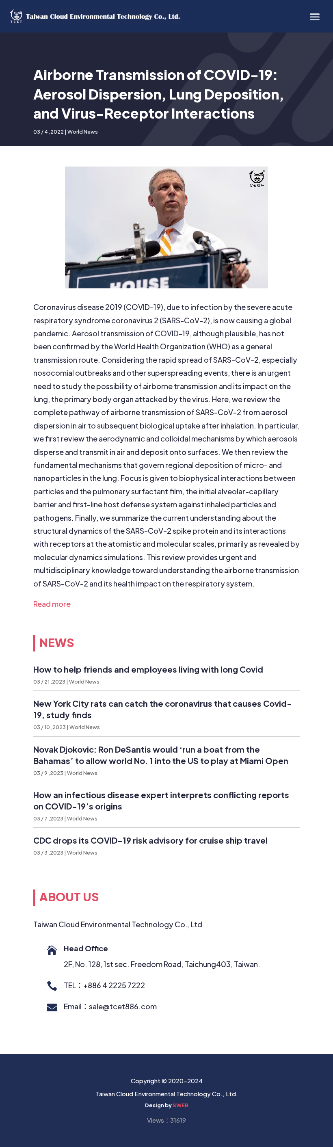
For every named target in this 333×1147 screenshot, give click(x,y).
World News (82, 131)
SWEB (180, 1105)
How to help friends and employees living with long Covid (148, 669)
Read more (52, 603)
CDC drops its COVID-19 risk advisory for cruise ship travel (150, 840)
